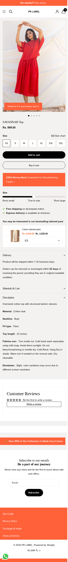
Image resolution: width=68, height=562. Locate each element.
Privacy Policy (10, 521)
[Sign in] (54, 12)
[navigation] (27, 112)
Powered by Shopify (43, 545)
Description (8, 298)
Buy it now (33, 161)
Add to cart (33, 151)
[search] (10, 11)
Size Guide (8, 514)
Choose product (6, 236)
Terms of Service (11, 536)
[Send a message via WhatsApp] (5, 556)
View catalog (4, 11)
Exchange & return (12, 529)
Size (33, 132)
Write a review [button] (32, 404)
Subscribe (32, 493)
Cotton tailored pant (31, 230)
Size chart (57, 132)
